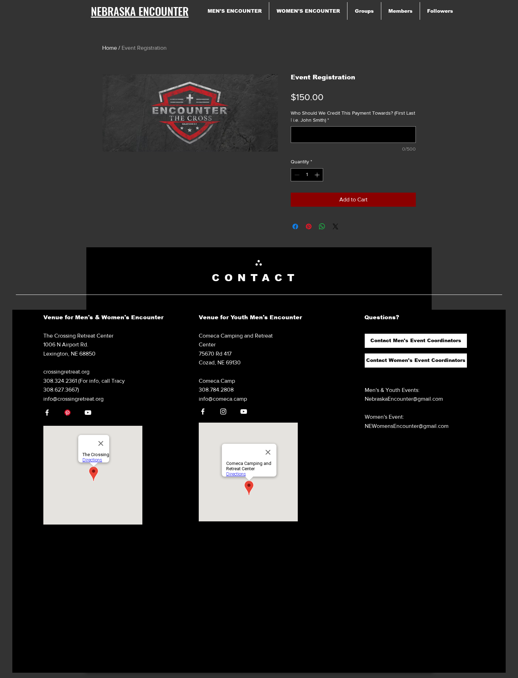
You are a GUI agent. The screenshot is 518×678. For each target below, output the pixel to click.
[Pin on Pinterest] (308, 226)
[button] (416, 341)
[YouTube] (88, 412)
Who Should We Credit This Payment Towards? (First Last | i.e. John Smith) (353, 116)
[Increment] (317, 175)
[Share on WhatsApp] (322, 226)
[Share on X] (335, 226)
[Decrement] (296, 175)
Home (109, 48)
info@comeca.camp (223, 399)
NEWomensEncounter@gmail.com (407, 426)
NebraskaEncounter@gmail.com (404, 399)
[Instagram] (223, 411)
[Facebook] (47, 412)
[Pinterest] (67, 412)
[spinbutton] (307, 175)
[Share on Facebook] (295, 226)
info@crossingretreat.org (73, 399)
